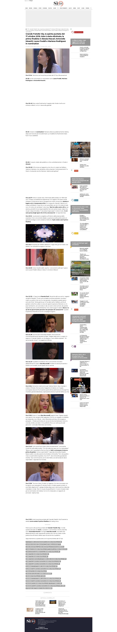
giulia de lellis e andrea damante (38, 573)
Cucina (82, 8)
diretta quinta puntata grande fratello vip (42, 564)
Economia (45, 8)
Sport (78, 8)
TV (57, 8)
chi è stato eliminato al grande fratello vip (42, 551)
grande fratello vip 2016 (35, 576)
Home (26, 8)
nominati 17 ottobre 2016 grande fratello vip (43, 578)
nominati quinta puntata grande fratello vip (43, 581)
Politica (50, 8)
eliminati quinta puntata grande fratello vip (43, 568)
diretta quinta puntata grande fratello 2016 (43, 561)
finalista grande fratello (36, 571)
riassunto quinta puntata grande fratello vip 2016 (45, 586)
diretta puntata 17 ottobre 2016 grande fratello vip (46, 559)
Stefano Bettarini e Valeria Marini (39, 588)
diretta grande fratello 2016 (37, 554)
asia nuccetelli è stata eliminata (51, 547)
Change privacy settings (41, 628)
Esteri (40, 8)
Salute (70, 8)
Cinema (74, 8)
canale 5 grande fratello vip (37, 549)
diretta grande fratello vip (36, 556)
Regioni (30, 8)
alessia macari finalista (35, 544)
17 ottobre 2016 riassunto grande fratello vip (43, 542)
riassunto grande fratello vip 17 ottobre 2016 (43, 583)
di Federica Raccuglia (31, 46)
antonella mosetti (53, 544)
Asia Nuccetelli (32, 547)
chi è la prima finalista (58, 549)
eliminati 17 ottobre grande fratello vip (41, 566)
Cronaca (35, 8)
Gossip (54, 8)
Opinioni (87, 8)
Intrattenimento (63, 8)
